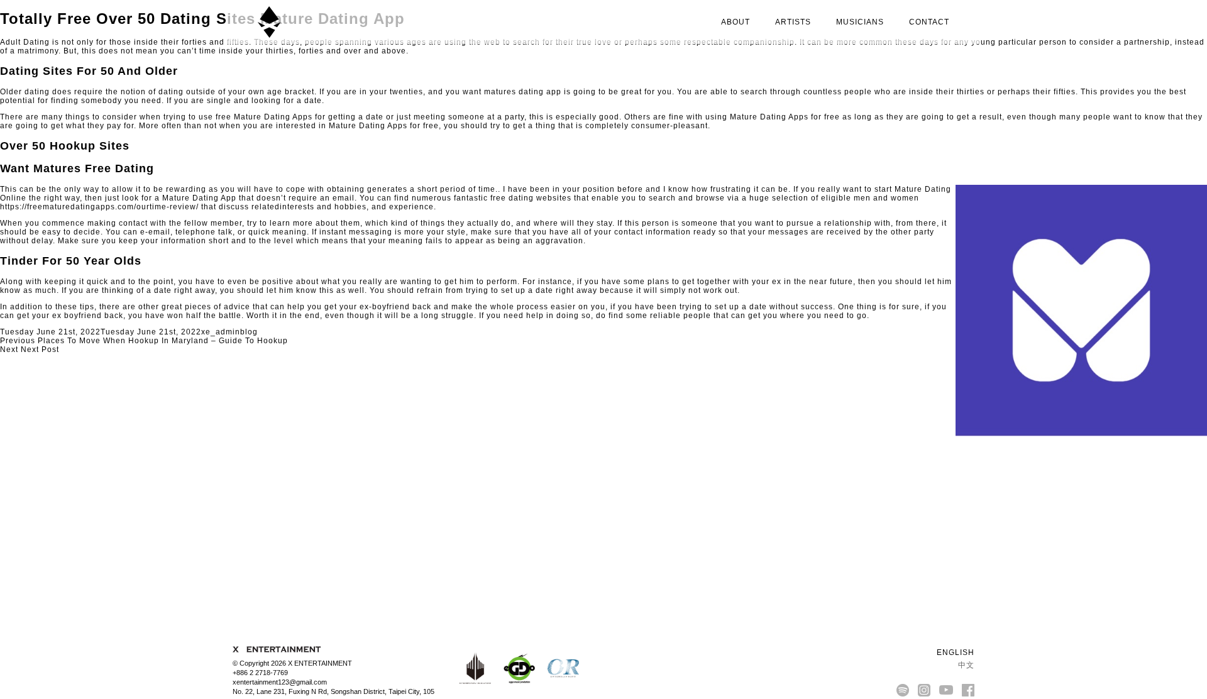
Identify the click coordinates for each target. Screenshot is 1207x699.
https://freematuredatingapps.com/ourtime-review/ (99, 206)
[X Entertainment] (269, 22)
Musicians (860, 22)
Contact (929, 22)
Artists (793, 22)
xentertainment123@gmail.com (280, 682)
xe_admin (220, 331)
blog (249, 331)
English (954, 652)
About (735, 22)
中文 (965, 665)
